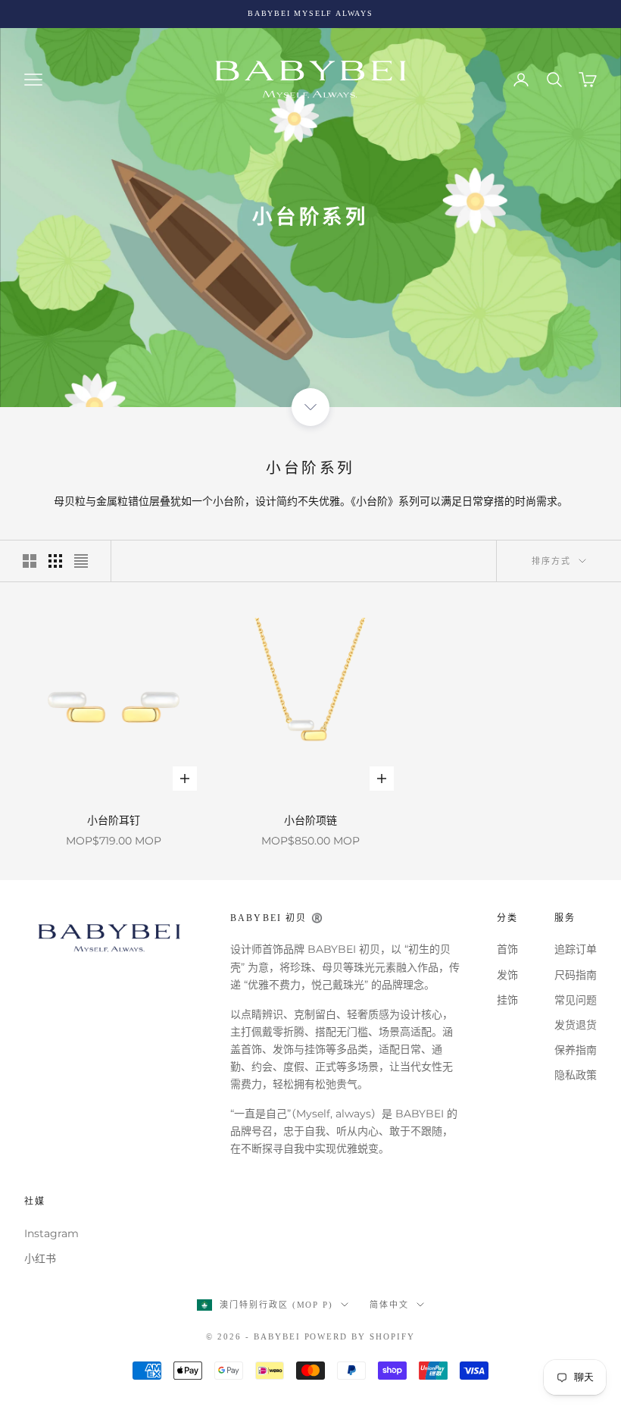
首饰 (507, 949)
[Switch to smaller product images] (55, 560)
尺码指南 (575, 975)
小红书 (40, 1258)
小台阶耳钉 (113, 820)
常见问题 (575, 1000)
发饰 (507, 975)
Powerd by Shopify (360, 1336)
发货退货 (575, 1025)
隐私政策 (575, 1075)
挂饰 (507, 1000)
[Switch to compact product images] (81, 560)
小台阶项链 (310, 820)
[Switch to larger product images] (29, 560)
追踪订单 (575, 949)
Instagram (51, 1233)
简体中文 (389, 1304)
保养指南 (575, 1050)
